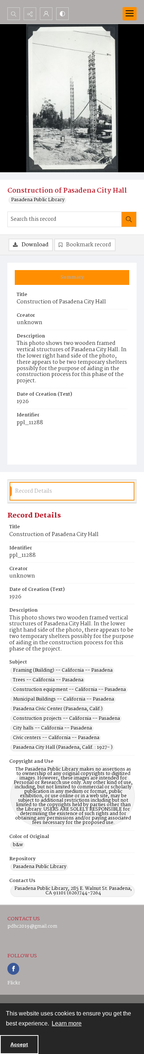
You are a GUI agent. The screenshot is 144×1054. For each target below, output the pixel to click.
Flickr (13, 983)
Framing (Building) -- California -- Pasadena (63, 670)
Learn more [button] (67, 1023)
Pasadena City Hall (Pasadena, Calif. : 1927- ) (63, 747)
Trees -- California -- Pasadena (48, 680)
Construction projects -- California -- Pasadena (66, 718)
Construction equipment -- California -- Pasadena (69, 690)
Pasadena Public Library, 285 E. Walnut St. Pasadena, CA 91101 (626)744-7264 (73, 891)
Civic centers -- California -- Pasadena (56, 738)
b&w (18, 845)
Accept (19, 1044)
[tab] (72, 277)
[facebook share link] (13, 969)
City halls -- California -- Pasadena (52, 728)
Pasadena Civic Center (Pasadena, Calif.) (58, 709)
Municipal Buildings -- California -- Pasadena (63, 699)
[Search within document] (128, 219)
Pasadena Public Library (38, 200)
